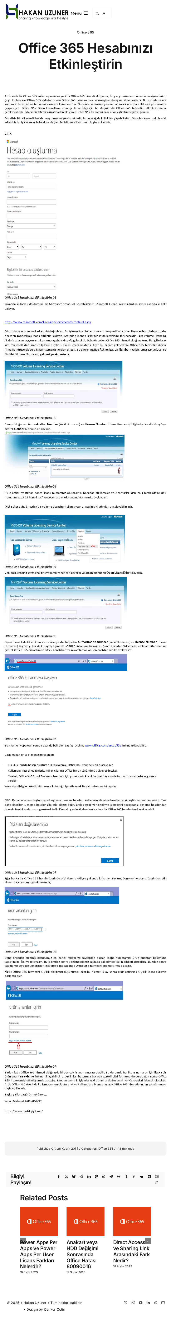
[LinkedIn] (89, 1177)
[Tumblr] (126, 1177)
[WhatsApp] (103, 1177)
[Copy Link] (157, 1182)
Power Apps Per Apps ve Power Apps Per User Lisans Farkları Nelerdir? (39, 1254)
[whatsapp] (155, 1302)
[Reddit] (81, 1177)
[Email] (157, 1177)
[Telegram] (111, 1177)
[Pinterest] (134, 1177)
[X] (66, 1177)
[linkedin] (148, 1302)
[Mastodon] (96, 1177)
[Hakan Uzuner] (37, 5)
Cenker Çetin (54, 1309)
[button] (23, 1241)
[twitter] (125, 1302)
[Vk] (141, 1177)
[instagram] (133, 1302)
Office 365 (85, 32)
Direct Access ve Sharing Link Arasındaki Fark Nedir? (131, 1251)
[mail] (163, 1302)
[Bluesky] (74, 1177)
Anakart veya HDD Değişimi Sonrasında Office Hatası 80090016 (82, 1254)
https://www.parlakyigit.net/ (24, 1111)
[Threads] (119, 1177)
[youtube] (140, 1302)
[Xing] (149, 1177)
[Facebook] (59, 1177)
